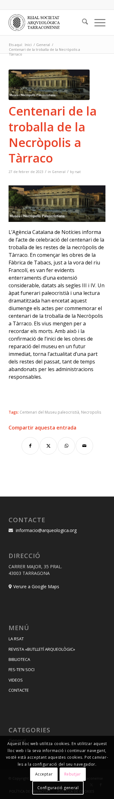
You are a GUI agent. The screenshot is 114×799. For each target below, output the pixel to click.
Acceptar (44, 774)
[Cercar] (82, 22)
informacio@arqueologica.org (46, 530)
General (59, 172)
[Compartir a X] (48, 446)
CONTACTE (19, 690)
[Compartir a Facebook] (30, 446)
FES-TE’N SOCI (22, 669)
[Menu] (96, 22)
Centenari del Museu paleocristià (49, 412)
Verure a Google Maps (36, 586)
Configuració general (58, 787)
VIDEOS (16, 680)
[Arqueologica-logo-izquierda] (47, 22)
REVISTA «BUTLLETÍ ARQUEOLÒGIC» (42, 649)
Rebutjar (72, 774)
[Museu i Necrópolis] (49, 85)
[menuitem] (82, 22)
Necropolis (91, 412)
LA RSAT (16, 639)
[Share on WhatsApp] (66, 446)
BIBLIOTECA (19, 659)
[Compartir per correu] (84, 446)
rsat (78, 172)
